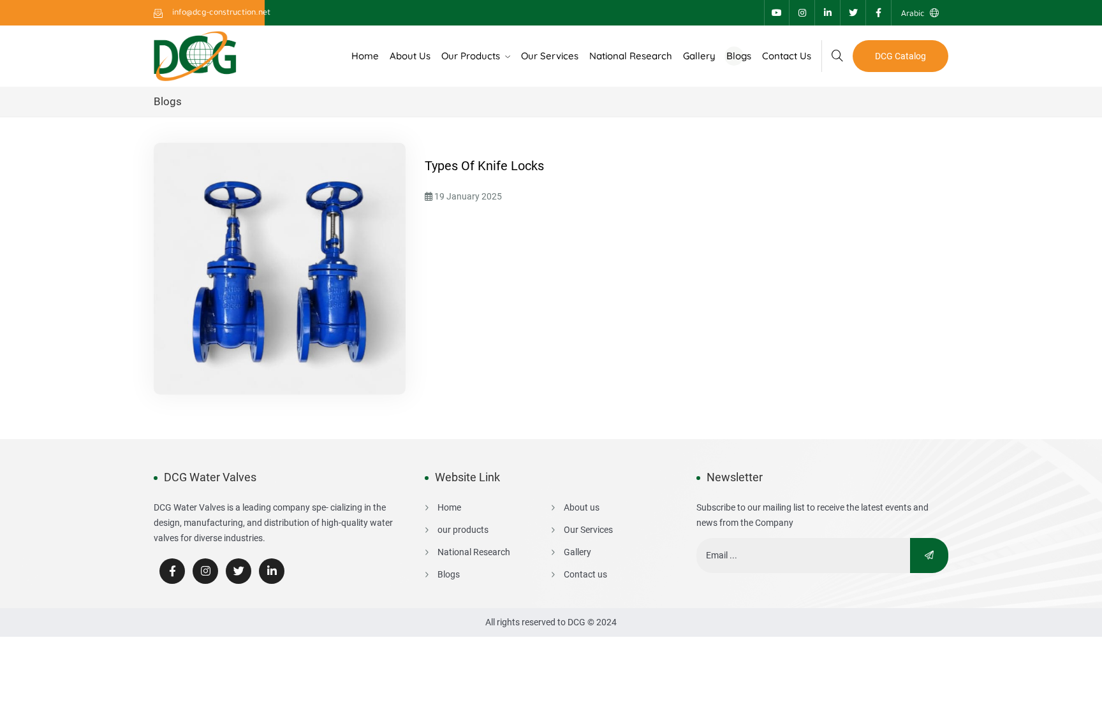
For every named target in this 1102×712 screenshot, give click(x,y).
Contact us (786, 56)
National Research (630, 56)
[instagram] (205, 571)
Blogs (738, 56)
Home (365, 56)
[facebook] (172, 571)
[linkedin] (271, 571)
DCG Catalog (900, 56)
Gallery (699, 56)
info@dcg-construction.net (220, 13)
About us (581, 507)
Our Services (549, 56)
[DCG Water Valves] (195, 55)
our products (472, 56)
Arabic (914, 14)
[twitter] (238, 571)
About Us (410, 56)
